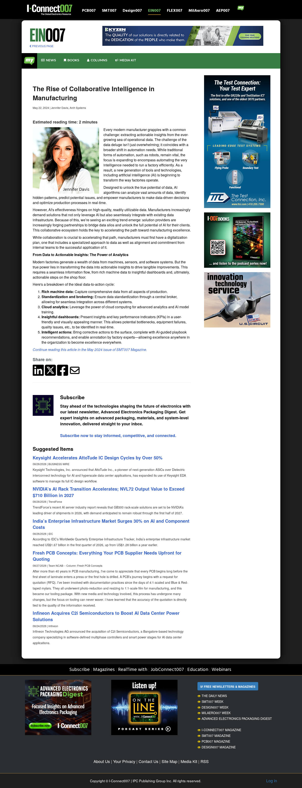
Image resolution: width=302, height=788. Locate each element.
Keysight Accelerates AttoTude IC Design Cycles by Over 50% (97, 457)
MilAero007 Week (216, 713)
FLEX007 (174, 11)
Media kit (128, 60)
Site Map (169, 761)
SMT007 (109, 11)
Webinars (221, 670)
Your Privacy (124, 761)
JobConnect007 (167, 670)
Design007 (132, 11)
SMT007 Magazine (216, 735)
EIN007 (154, 11)
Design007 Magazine (219, 747)
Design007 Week (215, 707)
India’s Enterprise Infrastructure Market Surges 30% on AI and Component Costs (111, 524)
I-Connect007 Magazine (221, 730)
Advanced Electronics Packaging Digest (237, 718)
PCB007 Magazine (216, 741)
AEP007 (223, 11)
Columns (99, 60)
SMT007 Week (212, 701)
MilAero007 (199, 11)
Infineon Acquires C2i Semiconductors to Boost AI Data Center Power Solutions (106, 616)
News (51, 60)
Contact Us (148, 761)
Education (197, 670)
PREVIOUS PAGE (42, 46)
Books (73, 60)
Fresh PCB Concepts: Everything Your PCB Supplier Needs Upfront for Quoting (107, 555)
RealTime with (132, 670)
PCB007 (89, 11)
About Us (102, 761)
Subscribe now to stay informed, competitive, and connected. (118, 435)
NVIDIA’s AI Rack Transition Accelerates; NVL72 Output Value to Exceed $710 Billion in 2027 (108, 492)
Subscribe (79, 670)
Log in (271, 780)
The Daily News (214, 696)
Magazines (104, 670)
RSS (205, 761)
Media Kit (189, 761)
